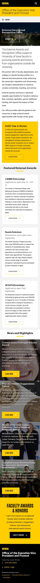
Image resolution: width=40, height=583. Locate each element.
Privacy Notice (6, 575)
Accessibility (6, 577)
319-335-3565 (10, 563)
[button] (36, 3)
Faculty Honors (18, 535)
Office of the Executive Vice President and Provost (18, 11)
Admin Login (9, 567)
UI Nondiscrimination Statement (20, 575)
